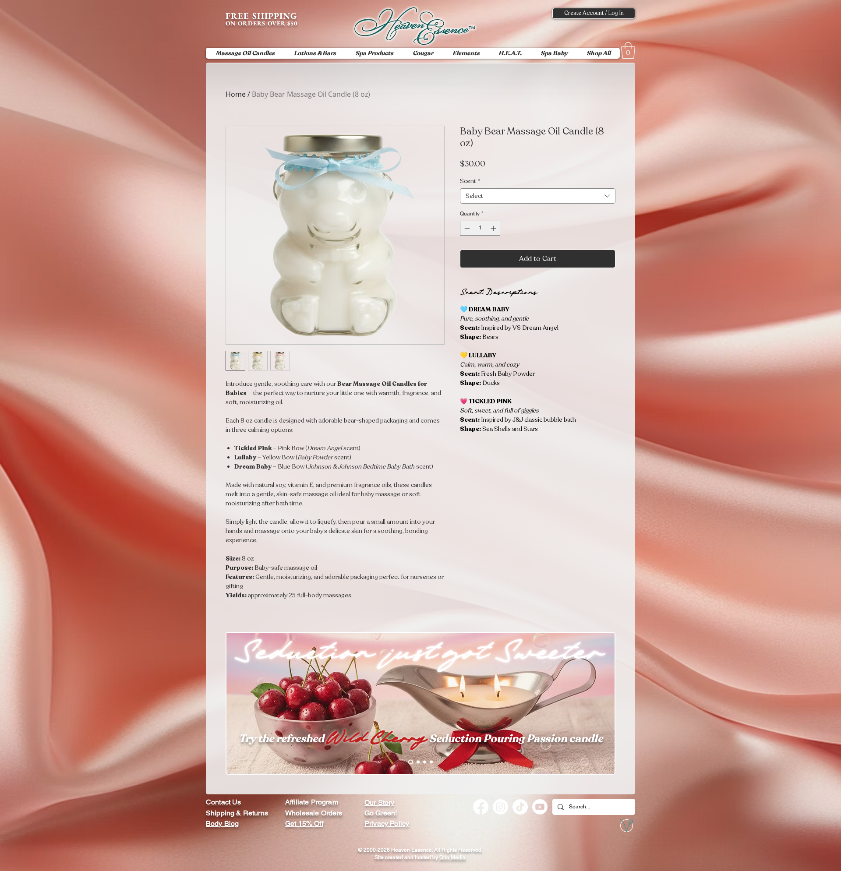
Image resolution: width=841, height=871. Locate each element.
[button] (628, 50)
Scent (470, 181)
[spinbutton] (480, 228)
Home (236, 94)
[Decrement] (466, 228)
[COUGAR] (417, 762)
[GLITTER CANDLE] (424, 762)
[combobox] (537, 196)
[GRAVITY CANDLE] (431, 762)
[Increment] (494, 228)
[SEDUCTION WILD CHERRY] (409, 762)
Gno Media (452, 857)
